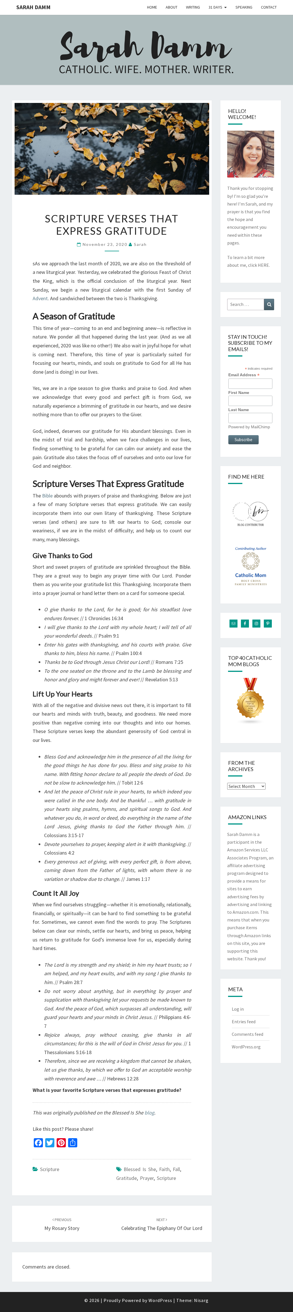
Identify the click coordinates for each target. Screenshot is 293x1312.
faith (164, 1169)
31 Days (215, 7)
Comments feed (247, 1034)
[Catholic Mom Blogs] (250, 703)
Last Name (238, 409)
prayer (147, 1178)
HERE (263, 265)
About (171, 7)
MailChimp (260, 427)
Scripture (49, 1169)
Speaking (243, 7)
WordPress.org (246, 1047)
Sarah (140, 244)
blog (149, 1112)
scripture (166, 1178)
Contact (269, 7)
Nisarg (201, 1300)
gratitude (126, 1178)
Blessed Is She (140, 1169)
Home (152, 7)
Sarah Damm (33, 7)
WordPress (160, 1300)
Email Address (244, 375)
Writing (193, 7)
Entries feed (244, 1021)
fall (176, 1169)
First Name (238, 392)
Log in (238, 1009)
